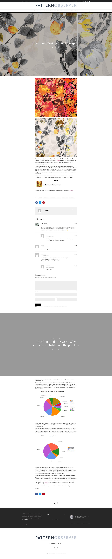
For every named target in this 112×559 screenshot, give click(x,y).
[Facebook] (78, 1)
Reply (75, 223)
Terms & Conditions (56, 519)
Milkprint (58, 160)
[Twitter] (80, 1)
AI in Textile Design (74, 10)
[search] (65, 514)
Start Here (36, 10)
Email (36, 297)
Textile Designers (56, 40)
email (34, 524)
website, (46, 482)
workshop (47, 483)
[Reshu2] (56, 116)
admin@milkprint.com (45, 259)
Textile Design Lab (48, 10)
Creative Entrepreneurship (56, 338)
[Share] (52, 47)
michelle (47, 210)
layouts (53, 175)
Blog (41, 10)
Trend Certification (58, 10)
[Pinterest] (84, 1)
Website (58, 297)
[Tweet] (55, 47)
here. (89, 523)
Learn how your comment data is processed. (58, 306)
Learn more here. (25, 519)
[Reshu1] (56, 156)
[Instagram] (82, 1)
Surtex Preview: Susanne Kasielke (52, 184)
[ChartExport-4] (56, 465)
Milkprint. (71, 190)
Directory (66, 10)
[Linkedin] (85, 1)
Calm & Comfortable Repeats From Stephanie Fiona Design (82, 517)
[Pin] (58, 47)
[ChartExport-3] (56, 420)
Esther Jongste (44, 223)
